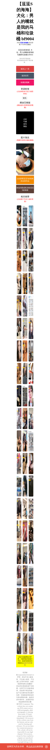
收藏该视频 (25, 82)
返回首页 (25, 76)
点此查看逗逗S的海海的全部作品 (25, 180)
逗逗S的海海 (24, 42)
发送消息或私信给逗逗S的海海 (25, 189)
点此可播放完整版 (25, 122)
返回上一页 (25, 69)
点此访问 (32, 746)
